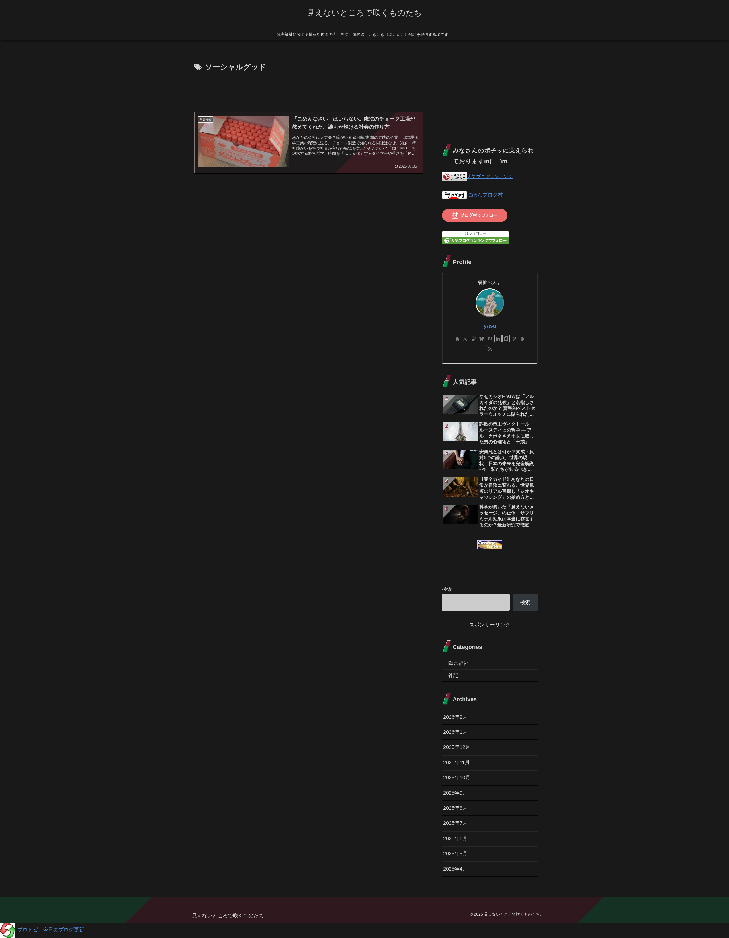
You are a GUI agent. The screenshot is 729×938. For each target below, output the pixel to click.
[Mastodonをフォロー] (473, 338)
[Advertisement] (308, 89)
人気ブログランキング (490, 176)
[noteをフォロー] (506, 338)
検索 (447, 589)
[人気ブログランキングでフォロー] (475, 237)
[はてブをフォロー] (489, 338)
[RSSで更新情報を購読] (489, 348)
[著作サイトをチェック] (457, 338)
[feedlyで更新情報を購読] (522, 338)
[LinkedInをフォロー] (498, 338)
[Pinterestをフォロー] (514, 338)
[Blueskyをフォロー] (481, 338)
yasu (490, 326)
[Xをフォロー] (465, 338)
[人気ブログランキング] (454, 176)
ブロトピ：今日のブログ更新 (50, 930)
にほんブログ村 (485, 195)
